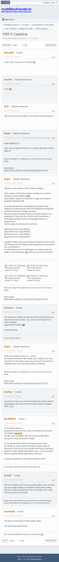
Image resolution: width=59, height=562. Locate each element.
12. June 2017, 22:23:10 (12, 111)
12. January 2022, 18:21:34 (13, 351)
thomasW (9, 511)
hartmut (8, 307)
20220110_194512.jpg (38, 265)
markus (8, 391)
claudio (8, 79)
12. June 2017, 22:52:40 (12, 138)
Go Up (4, 541)
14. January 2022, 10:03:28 (13, 480)
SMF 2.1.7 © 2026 (23, 559)
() (27, 196)
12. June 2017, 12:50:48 (12, 84)
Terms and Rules (28, 556)
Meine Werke (9, 168)
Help (18, 556)
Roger (7, 133)
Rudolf (7, 475)
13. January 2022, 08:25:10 (13, 396)
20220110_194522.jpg (38, 276)
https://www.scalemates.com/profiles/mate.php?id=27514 (26, 170)
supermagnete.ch (11, 143)
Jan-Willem (10, 418)
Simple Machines (36, 559)
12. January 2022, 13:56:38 (13, 183)
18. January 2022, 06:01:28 (13, 516)
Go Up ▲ (39, 556)
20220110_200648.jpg (16, 276)
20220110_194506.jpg (16, 265)
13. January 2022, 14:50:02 (13, 423)
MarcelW (8, 52)
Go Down (6, 45)
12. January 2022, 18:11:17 (13, 312)
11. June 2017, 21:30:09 (12, 57)
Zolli (6, 106)
